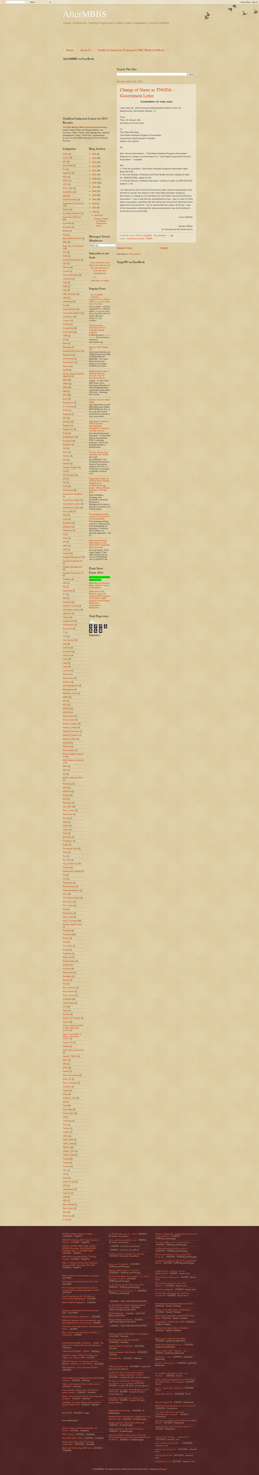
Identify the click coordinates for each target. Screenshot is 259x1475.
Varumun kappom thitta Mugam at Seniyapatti (128, 1334)
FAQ (65, 448)
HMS (65, 549)
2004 (94, 199)
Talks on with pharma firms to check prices (80, 1384)
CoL (64, 305)
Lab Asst (66, 655)
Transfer (66, 1166)
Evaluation (67, 441)
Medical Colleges (70, 724)
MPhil (65, 788)
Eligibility (67, 414)
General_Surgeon (70, 467)
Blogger (163, 1469)
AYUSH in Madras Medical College (77, 1234)
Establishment (69, 437)
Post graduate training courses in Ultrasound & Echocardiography (99, 516)
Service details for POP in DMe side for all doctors (73, 1028)
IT (64, 632)
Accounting (68, 165)
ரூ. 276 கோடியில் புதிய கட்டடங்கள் (123, 1234)
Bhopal (66, 231)
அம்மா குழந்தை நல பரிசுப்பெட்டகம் (123, 1240)
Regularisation (69, 961)
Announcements (70, 199)
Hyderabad (67, 591)
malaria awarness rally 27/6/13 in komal (126, 1429)
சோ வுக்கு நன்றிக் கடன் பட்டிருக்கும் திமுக (172, 1242)
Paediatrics (68, 841)
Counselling (68, 328)
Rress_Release (69, 988)
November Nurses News (72, 1438)
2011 (94, 170)
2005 (94, 195)
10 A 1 (65, 154)
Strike (65, 1094)
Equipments (68, 429)
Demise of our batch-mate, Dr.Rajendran (172, 1310)
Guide (65, 519)
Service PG (68, 1042)
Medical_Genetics (70, 735)
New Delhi (67, 807)
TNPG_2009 (68, 1144)
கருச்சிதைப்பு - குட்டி (163, 1357)
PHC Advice (68, 902)
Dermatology (68, 359)
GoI (64, 482)
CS (64, 340)
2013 (94, 162)
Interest (66, 617)
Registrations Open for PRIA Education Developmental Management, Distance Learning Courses (99, 426)
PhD (65, 909)
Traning (66, 1163)
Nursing (66, 818)
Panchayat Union (70, 848)
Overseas (67, 837)
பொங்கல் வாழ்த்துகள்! (164, 1289)
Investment (68, 629)
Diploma (66, 366)
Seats (65, 1010)
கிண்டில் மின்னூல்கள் (163, 1402)
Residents (67, 976)
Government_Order (71, 508)
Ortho (65, 833)
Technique (67, 1121)
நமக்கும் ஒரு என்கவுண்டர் (165, 1449)
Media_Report (69, 720)
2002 (94, 208)
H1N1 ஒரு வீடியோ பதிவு (118, 1366)
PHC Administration (71, 898)
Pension (66, 867)
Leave (65, 659)
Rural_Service (69, 995)
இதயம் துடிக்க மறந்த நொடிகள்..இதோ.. (171, 1338)
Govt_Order (68, 511)
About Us (85, 50)
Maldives (67, 682)
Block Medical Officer (72, 238)
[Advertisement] (117, 35)
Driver (65, 399)
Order (65, 822)
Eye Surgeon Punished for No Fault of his (80, 1282)
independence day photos (120, 1410)
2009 (94, 179)
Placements (68, 913)
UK (64, 1174)
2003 (94, 204)
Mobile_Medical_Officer (73, 778)
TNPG (65, 1136)
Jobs (65, 644)
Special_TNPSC (70, 1056)
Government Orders (71, 500)
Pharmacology (69, 886)
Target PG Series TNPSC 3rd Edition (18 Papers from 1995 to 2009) (79, 1356)
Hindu (65, 538)
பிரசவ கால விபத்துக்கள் (118, 1264)
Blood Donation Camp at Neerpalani (124, 1340)
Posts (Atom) (134, 254)
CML (65, 290)
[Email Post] (171, 235)
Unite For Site (69, 1182)
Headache (67, 527)
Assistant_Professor (71, 213)
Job (64, 636)
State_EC (67, 1079)
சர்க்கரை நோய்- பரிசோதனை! (167, 1277)
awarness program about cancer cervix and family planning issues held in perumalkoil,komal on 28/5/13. (129, 1437)
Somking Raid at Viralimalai (120, 1346)
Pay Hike (67, 860)
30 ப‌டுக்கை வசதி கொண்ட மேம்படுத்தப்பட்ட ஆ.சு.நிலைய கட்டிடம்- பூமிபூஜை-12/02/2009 (127, 1382)
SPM (65, 1064)
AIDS (65, 177)
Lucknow (66, 670)
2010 (94, 175)
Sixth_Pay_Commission (73, 1050)
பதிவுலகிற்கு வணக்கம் (164, 1394)
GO (64, 479)
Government (68, 490)
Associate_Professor (72, 217)
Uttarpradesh (68, 1189)
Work (65, 1212)
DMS (65, 387)
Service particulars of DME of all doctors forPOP (72, 1036)
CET (65, 263)
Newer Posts (124, 248)
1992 (94, 212)
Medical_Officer (69, 739)
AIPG (65, 184)
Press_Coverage (70, 921)
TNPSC (66, 1147)
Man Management (70, 686)
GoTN (65, 486)
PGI (64, 879)
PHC (65, 894)
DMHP (65, 384)
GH (64, 471)
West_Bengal (68, 1204)
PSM (65, 942)
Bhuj (65, 235)
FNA (65, 460)
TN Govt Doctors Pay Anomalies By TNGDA (99, 453)
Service (66, 1022)
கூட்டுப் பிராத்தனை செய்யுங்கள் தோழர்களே (126, 1285)
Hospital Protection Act (73, 561)
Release (66, 965)
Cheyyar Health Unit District (121, 1320)
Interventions (68, 625)
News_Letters (69, 810)
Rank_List (67, 957)
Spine (65, 1060)
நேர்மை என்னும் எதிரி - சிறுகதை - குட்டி (171, 1351)
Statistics (67, 1087)
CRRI (65, 336)
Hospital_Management (72, 567)
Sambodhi (67, 999)
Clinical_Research (70, 275)
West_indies (68, 1208)
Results (66, 980)
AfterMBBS (85, 14)
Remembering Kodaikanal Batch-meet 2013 (174, 1304)
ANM (65, 196)
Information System (71, 610)
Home (70, 50)
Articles (66, 209)
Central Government (71, 260)
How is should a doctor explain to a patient (80, 1276)
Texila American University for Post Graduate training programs (97, 328)
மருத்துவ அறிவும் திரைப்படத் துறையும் (124, 1270)
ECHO (65, 410)
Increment (67, 602)
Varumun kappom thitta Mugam (122, 1352)
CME (65, 286)
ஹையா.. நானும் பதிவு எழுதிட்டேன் (169, 1388)
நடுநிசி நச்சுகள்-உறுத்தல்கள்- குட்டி (169, 1344)
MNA (65, 770)
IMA (64, 598)
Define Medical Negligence (73, 1302)
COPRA (66, 324)
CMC (65, 282)
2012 (94, 166)
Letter (65, 667)
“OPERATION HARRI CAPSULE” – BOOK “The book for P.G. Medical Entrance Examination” (82, 1344)
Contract (66, 321)
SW (64, 1102)
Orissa (65, 829)
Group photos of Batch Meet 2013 (169, 1322)
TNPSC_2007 (69, 1151)
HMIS (65, 546)
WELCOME (67, 1413)
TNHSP (66, 1132)
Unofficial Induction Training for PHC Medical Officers (131, 50)
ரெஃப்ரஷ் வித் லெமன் (163, 1455)
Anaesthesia (68, 192)
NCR (65, 799)
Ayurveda (67, 223)
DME (65, 380)
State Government (71, 1075)
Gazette (66, 463)
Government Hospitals (72, 494)
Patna (65, 852)
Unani (65, 1178)
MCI (64, 701)
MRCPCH (67, 791)
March (97, 215)
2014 (94, 158)
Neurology (67, 803)
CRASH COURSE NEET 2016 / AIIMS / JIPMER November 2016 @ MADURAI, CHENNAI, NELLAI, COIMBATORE (79, 1248)
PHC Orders (68, 905)
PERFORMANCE (116, 1313)
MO (64, 774)
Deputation (67, 355)
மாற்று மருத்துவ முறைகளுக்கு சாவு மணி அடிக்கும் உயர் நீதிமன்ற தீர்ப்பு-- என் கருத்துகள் (175, 1380)
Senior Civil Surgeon (71, 1018)
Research (67, 969)
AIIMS (65, 180)
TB (64, 1117)
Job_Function (68, 640)
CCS (65, 252)
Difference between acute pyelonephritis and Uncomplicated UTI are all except (81, 1321)
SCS (65, 1007)
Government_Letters (135, 238)
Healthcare (67, 530)
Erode (65, 433)
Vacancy (66, 1193)
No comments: (160, 235)
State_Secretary (70, 1083)
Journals (66, 648)
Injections (67, 613)
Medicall (66, 743)
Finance (66, 456)
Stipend (66, 1090)
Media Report (68, 716)
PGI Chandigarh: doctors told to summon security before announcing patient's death (80, 1289)
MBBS (65, 697)
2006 (94, 191)
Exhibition (67, 444)
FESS (65, 452)
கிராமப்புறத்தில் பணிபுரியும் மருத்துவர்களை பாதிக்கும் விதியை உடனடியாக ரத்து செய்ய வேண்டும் (99, 299)
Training (66, 1159)
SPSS (65, 1068)
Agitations (67, 173)
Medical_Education (71, 731)
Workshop (67, 1216)
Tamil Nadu (68, 1109)
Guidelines (67, 523)
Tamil (65, 1105)
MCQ (65, 705)
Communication (69, 309)
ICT (64, 594)
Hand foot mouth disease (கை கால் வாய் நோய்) (175, 1406)
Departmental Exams (72, 351)
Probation (67, 930)
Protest (66, 938)
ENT (65, 418)
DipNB (65, 370)
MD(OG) (66, 712)
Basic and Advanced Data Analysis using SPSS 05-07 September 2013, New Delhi (99, 544)
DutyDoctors (68, 403)
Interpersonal (68, 621)
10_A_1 (66, 158)
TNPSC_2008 (69, 1155)
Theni (65, 1125)
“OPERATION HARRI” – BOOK (75, 1351)
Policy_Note (68, 917)
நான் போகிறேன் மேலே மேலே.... (168, 1443)
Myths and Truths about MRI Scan (77, 1448)
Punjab (66, 950)
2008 (94, 183)
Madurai (66, 674)
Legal (65, 663)
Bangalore (67, 227)
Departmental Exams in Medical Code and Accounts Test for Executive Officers (99, 374)
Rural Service (68, 991)
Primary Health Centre (72, 924)
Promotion (67, 934)
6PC (65, 162)
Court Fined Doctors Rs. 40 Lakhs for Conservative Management (78, 1297)
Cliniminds (67, 279)
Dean (65, 343)
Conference (68, 317)
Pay (64, 856)
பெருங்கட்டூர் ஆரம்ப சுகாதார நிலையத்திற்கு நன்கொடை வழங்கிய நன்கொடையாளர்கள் (126, 1373)
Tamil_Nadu (68, 1113)
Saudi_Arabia (68, 1003)
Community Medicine (72, 313)
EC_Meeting (68, 406)
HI (64, 534)
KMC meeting (68, 1434)
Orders (66, 826)
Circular (66, 271)
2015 (94, 154)
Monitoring (67, 784)
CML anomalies (69, 294)
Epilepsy (66, 425)
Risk (65, 984)
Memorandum (69, 750)
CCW (65, 256)
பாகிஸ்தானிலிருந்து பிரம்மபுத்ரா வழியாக (171, 1248)
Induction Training (70, 606)
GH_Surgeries (69, 475)
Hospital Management (72, 557)
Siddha (66, 1046)
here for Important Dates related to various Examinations (99, 585)
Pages (65, 845)
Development (68, 362)
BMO (65, 242)
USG (65, 1185)
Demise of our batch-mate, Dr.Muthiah (171, 1328)
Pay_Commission (70, 864)
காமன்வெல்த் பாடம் (163, 1461)
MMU (65, 766)
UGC (65, 1170)
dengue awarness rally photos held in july (126, 1423)
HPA (65, 583)
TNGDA (149, 238)
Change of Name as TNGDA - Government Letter (147, 92)
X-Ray (65, 1220)
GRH (65, 515)
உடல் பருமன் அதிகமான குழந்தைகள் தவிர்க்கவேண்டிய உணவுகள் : (169, 1413)
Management (68, 689)
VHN (65, 1197)
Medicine (67, 746)
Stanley (66, 1071)
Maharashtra (68, 678)
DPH (65, 395)
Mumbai (66, 795)
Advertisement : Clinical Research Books (80, 1367)
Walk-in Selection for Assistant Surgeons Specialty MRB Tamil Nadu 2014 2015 (80, 1264)
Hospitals (67, 579)
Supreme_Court (69, 1098)
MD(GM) (66, 708)
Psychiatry (67, 946)
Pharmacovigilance (71, 890)
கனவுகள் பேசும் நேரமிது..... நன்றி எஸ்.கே (172, 1437)
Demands (67, 347)
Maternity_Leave (70, 693)
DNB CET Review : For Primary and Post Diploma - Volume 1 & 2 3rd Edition (80, 1362)
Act (64, 169)
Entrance (67, 422)
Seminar (66, 1014)
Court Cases (68, 332)
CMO (65, 298)
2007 (94, 187)
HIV (64, 542)
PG (64, 875)
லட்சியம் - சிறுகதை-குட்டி (165, 1363)
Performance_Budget (72, 871)
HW (64, 587)
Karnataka (67, 651)
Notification (68, 814)
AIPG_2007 (68, 188)
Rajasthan (67, 953)
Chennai (66, 267)
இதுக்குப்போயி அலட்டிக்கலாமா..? (122, 1291)
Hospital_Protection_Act (73, 573)
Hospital (66, 553)
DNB (65, 391)
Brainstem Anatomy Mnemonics (76, 1317)
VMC (65, 1201)
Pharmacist (68, 883)
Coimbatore (68, 301)
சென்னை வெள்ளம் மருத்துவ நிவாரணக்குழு (126, 1254)
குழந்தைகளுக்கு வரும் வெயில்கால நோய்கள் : (173, 1426)
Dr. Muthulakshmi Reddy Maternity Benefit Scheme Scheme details (127, 1306)
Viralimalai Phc (115, 1358)
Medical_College (70, 727)
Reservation (68, 972)
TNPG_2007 (68, 1140)
